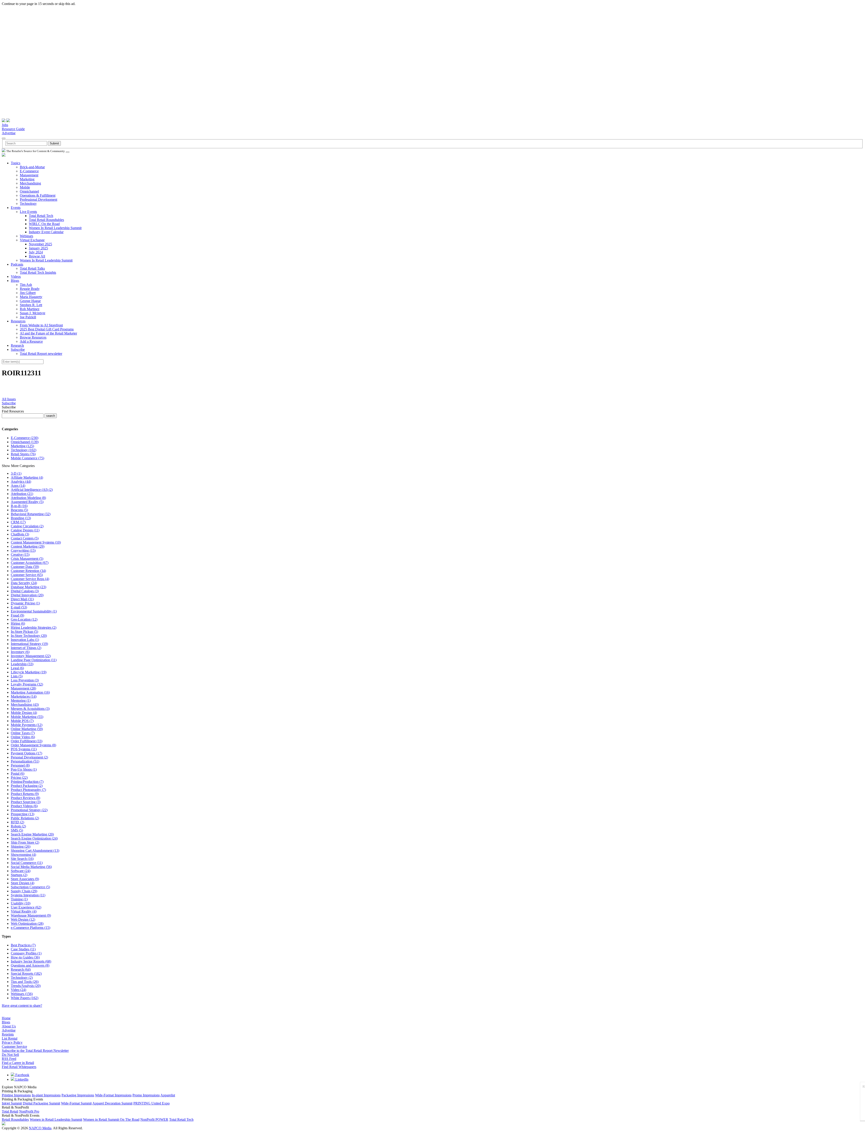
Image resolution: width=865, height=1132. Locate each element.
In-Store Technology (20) (29, 636)
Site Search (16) (22, 859)
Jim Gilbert (28, 293)
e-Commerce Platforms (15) (30, 927)
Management (29, 175)
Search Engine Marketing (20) (32, 834)
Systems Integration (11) (28, 895)
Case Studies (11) (23, 949)
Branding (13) (21, 518)
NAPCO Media (40, 1128)
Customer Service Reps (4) (30, 579)
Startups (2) (19, 875)
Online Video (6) (23, 737)
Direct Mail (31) (22, 599)
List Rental (9, 1038)
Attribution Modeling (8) (28, 498)
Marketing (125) (22, 446)
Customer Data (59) (25, 567)
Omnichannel (29, 191)
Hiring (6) (18, 623)
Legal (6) (17, 668)
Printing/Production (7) (27, 782)
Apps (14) (18, 485)
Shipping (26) (20, 846)
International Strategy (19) (29, 644)
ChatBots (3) (20, 534)
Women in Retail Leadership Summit (56, 1119)
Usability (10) (20, 903)
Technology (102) (23, 450)
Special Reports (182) (26, 973)
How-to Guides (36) (25, 957)
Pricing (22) (19, 777)
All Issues (9, 399)
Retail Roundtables (15, 1119)
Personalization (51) (25, 761)
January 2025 (38, 248)
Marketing (27, 179)
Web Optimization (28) (27, 923)
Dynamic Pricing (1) (25, 603)
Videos (16, 276)
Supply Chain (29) (24, 891)
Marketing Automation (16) (30, 692)
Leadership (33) (22, 664)
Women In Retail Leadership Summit (55, 228)
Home (6, 1018)
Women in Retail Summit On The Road (111, 1119)
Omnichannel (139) (25, 442)
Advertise (9, 133)
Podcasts (17, 264)
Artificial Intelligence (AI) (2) (32, 490)
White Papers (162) (24, 998)
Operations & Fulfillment (37, 195)
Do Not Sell (10, 1055)
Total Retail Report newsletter (41, 353)
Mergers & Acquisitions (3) (30, 709)
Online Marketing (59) (27, 729)
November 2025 (40, 244)
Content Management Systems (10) (36, 542)
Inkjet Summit (12, 1103)
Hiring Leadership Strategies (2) (33, 627)
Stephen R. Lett (31, 305)
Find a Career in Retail (18, 1063)
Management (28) (23, 688)
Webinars (26, 236)
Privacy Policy (12, 1042)
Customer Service (14, 1046)
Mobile (25, 187)
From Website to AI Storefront (41, 325)
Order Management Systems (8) (33, 745)
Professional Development (38, 199)
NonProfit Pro (29, 1111)
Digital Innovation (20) (27, 595)
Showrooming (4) (23, 854)
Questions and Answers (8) (30, 965)
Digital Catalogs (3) (25, 591)
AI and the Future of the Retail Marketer (48, 333)
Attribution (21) (22, 494)
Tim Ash (26, 285)
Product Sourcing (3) (26, 802)
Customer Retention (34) (28, 571)
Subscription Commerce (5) (30, 887)
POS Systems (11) (24, 749)
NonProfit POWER (154, 1119)
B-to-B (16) (19, 506)
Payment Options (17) (26, 753)
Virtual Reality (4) (23, 911)
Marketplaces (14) (23, 696)
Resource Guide (13, 129)
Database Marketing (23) (28, 587)
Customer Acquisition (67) (29, 563)
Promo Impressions (146, 1095)
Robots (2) (18, 826)
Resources (18, 321)
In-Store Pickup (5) (24, 631)
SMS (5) (17, 830)
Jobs (5, 125)
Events (15, 208)
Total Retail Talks (32, 268)
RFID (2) (17, 822)
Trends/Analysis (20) (26, 986)
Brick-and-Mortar (32, 167)
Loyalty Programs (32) (27, 684)
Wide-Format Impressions (113, 1095)
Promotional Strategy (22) (29, 810)
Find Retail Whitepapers (19, 1067)
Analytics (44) (21, 481)
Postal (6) (17, 773)
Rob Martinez (29, 309)
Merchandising (30, 183)
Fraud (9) (17, 615)
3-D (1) (16, 473)
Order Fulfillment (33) (26, 741)
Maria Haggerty (31, 297)
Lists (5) (17, 676)
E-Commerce (29, 171)
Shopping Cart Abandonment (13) (35, 850)
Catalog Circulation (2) (27, 526)
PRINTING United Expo (151, 1103)
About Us (9, 1026)
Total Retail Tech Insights (38, 272)
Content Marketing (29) (27, 546)
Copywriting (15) (23, 550)
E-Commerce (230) (24, 438)
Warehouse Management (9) (31, 915)
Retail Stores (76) (23, 454)
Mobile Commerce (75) (27, 458)
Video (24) (18, 990)
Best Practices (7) (23, 945)
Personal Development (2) (29, 757)
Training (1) (19, 899)
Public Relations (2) (25, 818)
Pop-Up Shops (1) (24, 769)
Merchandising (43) (25, 704)
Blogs (15, 280)
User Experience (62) (26, 907)
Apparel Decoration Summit (112, 1103)
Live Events (28, 212)
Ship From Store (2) (25, 842)
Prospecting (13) (22, 814)
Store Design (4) (22, 883)
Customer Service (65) (27, 575)
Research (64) (21, 969)
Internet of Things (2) (26, 648)
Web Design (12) (23, 919)
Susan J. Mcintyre (32, 313)
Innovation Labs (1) (25, 640)
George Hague (30, 301)
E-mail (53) (19, 607)
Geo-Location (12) (24, 619)
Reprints (8, 1034)
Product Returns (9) (25, 794)
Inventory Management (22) (31, 656)
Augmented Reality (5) (27, 502)
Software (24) (20, 871)
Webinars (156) (22, 994)
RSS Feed (9, 1059)
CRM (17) (18, 522)
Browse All (37, 256)
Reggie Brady (30, 289)
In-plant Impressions (46, 1095)
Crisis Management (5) (27, 558)
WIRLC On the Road (44, 224)
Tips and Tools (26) (25, 982)
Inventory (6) (20, 652)
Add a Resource (31, 341)
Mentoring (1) (21, 700)
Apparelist (167, 1095)
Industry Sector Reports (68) (31, 961)
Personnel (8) (20, 765)
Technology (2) (22, 977)
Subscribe (18, 349)
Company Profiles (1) (26, 953)
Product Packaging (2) (27, 786)
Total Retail (10, 1111)
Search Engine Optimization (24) (34, 838)
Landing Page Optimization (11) (34, 660)
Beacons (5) (19, 510)
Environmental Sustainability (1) (34, 611)
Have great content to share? (22, 1005)
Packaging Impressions (77, 1095)
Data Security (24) (24, 583)
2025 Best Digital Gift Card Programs (47, 329)
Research (17, 345)
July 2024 (36, 252)
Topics (15, 163)
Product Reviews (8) (25, 798)
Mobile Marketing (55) (27, 717)
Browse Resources (33, 337)
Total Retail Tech (41, 216)
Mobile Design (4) (24, 713)
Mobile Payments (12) (26, 725)
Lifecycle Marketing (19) (28, 672)
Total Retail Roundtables (46, 220)
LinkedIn (21, 1079)
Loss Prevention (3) (25, 680)
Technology (28, 203)
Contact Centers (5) (25, 538)
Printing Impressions (16, 1095)
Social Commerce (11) (27, 863)
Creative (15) (20, 554)
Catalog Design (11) (25, 530)
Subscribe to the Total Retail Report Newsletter (35, 1050)
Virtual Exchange (32, 240)
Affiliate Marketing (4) (27, 477)
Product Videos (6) (24, 806)
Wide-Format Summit (76, 1103)
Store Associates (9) (25, 879)
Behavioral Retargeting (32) (30, 514)
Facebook (21, 1075)
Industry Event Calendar (46, 232)
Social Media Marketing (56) (31, 867)
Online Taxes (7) (23, 733)
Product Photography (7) (28, 790)
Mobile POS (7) (22, 721)
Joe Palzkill (28, 317)
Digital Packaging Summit (41, 1103)
